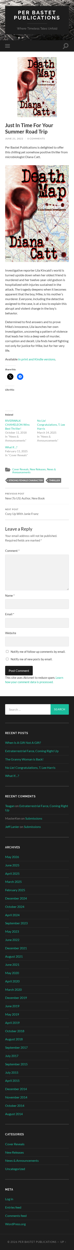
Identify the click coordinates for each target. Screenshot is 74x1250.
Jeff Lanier (12, 827)
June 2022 (12, 940)
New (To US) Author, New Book (25, 496)
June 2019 (12, 1006)
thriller (54, 480)
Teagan (10, 806)
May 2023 (12, 931)
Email (9, 614)
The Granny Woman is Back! (24, 759)
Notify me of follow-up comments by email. (38, 651)
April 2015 (12, 1080)
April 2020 (12, 981)
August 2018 (14, 1039)
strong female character (26, 480)
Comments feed (16, 1215)
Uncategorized (15, 1169)
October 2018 (14, 1031)
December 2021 (16, 948)
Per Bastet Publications (37, 15)
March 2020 (13, 989)
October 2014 (14, 1105)
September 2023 (16, 923)
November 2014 (16, 1097)
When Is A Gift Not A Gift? (23, 742)
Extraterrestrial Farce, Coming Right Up (32, 751)
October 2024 (14, 906)
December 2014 (16, 1089)
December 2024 (16, 898)
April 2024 (12, 915)
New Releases (38, 469)
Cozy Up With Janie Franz (21, 512)
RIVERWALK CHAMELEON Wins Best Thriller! (17, 424)
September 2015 (16, 1064)
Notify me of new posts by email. (31, 659)
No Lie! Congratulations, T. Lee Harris (51, 424)
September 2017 (16, 1047)
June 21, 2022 (14, 138)
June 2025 (12, 865)
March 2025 (13, 881)
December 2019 (16, 997)
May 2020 (12, 973)
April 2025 (12, 873)
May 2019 (12, 1014)
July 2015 (11, 1072)
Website (10, 633)
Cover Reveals (20, 469)
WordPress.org (15, 1224)
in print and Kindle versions (36, 359)
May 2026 (12, 857)
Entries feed (13, 1207)
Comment (12, 550)
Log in (9, 1199)
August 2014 (14, 1114)
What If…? (11, 447)
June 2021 (12, 964)
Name (10, 595)
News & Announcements (22, 1160)
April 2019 (12, 1022)
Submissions (33, 818)
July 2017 (11, 1056)
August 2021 (14, 956)
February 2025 (15, 890)
